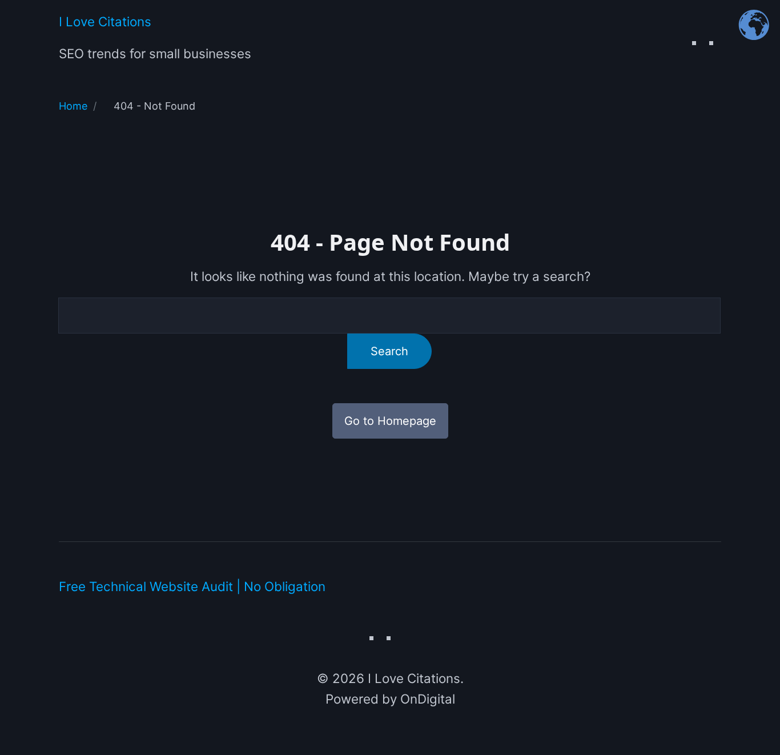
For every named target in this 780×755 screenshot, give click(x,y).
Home (73, 106)
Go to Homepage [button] (390, 421)
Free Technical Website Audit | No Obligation (192, 586)
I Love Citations (105, 21)
